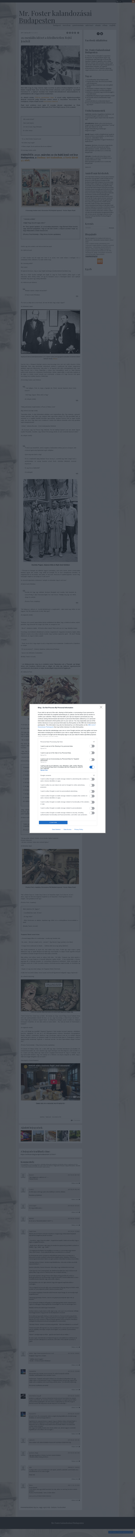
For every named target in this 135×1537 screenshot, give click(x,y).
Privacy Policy (78, 829)
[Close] (102, 708)
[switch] (92, 746)
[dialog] (67, 768)
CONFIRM (53, 822)
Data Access (67, 829)
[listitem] (67, 742)
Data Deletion (56, 829)
